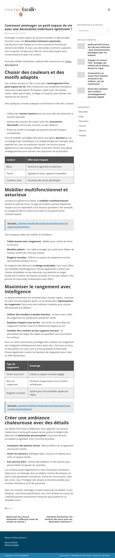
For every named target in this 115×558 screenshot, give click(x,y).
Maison (10, 508)
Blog (81, 116)
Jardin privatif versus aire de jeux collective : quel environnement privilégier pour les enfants (99, 50)
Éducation (83, 121)
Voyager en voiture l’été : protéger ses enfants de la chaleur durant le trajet (98, 64)
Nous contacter (11, 542)
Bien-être (83, 111)
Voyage (82, 135)
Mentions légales (12, 545)
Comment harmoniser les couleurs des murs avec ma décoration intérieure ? (58, 519)
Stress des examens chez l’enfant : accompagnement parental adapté (98, 92)
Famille (82, 125)
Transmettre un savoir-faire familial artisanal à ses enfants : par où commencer (98, 78)
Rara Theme (87, 555)
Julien (10, 33)
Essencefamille (23, 555)
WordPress (106, 555)
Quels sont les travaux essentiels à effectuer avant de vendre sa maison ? (22, 519)
